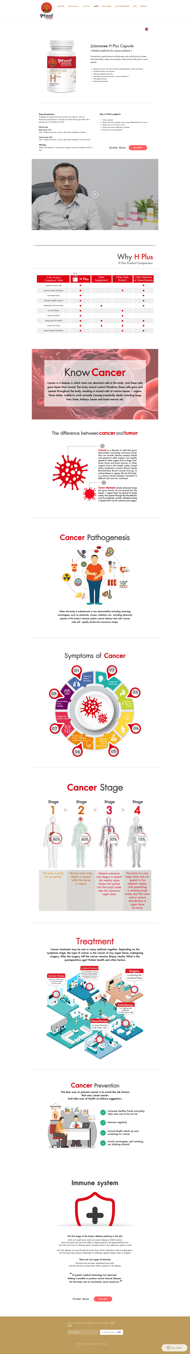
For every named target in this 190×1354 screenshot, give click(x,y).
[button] (138, 147)
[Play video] (95, 194)
